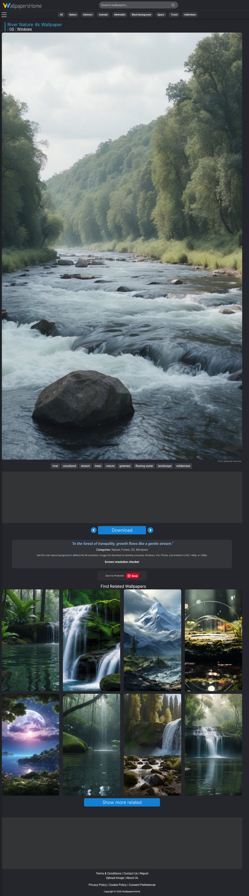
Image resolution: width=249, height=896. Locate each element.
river (55, 466)
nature (110, 466)
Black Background (141, 14)
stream (85, 466)
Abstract (87, 14)
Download (122, 530)
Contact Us (130, 873)
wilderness (183, 466)
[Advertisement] (122, 497)
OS (11, 29)
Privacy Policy (98, 885)
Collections (190, 14)
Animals (103, 14)
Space (161, 14)
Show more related (122, 802)
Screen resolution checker (122, 562)
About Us (132, 878)
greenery (124, 466)
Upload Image (115, 878)
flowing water (144, 466)
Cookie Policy (118, 885)
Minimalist (119, 14)
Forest (125, 549)
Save (135, 576)
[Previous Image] (94, 530)
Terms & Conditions (108, 873)
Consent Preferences (142, 885)
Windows (24, 29)
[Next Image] (150, 530)
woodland (69, 466)
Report (144, 873)
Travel (174, 14)
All (61, 14)
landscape (164, 466)
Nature (72, 14)
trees (98, 466)
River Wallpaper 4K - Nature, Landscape (22, 6)
